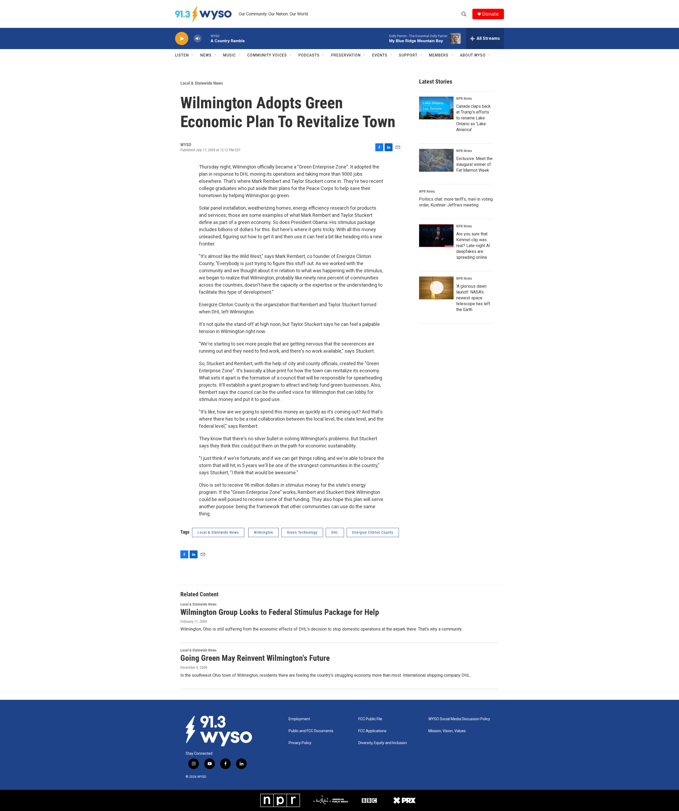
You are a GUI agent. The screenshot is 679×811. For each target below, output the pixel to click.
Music (229, 55)
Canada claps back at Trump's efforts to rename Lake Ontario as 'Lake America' (473, 118)
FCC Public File (370, 719)
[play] (181, 39)
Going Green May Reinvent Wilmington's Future (255, 658)
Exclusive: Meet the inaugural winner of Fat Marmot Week (474, 164)
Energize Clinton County (372, 532)
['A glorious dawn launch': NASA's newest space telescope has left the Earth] (436, 288)
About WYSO (473, 55)
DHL (334, 532)
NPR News (464, 98)
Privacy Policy (300, 743)
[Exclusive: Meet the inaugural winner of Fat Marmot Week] (436, 160)
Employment (299, 719)
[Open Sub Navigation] (193, 55)
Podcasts (309, 55)
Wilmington (263, 532)
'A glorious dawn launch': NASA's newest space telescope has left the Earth (473, 298)
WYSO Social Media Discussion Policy (459, 719)
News (206, 55)
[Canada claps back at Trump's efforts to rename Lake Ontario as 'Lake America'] (436, 108)
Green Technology (302, 532)
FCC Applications (372, 731)
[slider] (206, 38)
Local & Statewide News (201, 83)
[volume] (197, 39)
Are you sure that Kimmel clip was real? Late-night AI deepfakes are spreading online (473, 245)
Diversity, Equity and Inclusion (382, 743)
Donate (490, 14)
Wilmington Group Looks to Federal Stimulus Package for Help (279, 612)
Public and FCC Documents (311, 731)
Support (408, 55)
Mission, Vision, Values (447, 731)
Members (439, 55)
